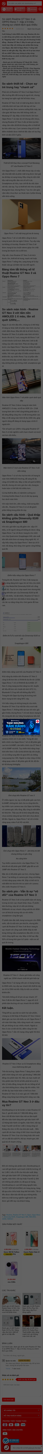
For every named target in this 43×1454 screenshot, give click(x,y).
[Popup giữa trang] (21, 727)
